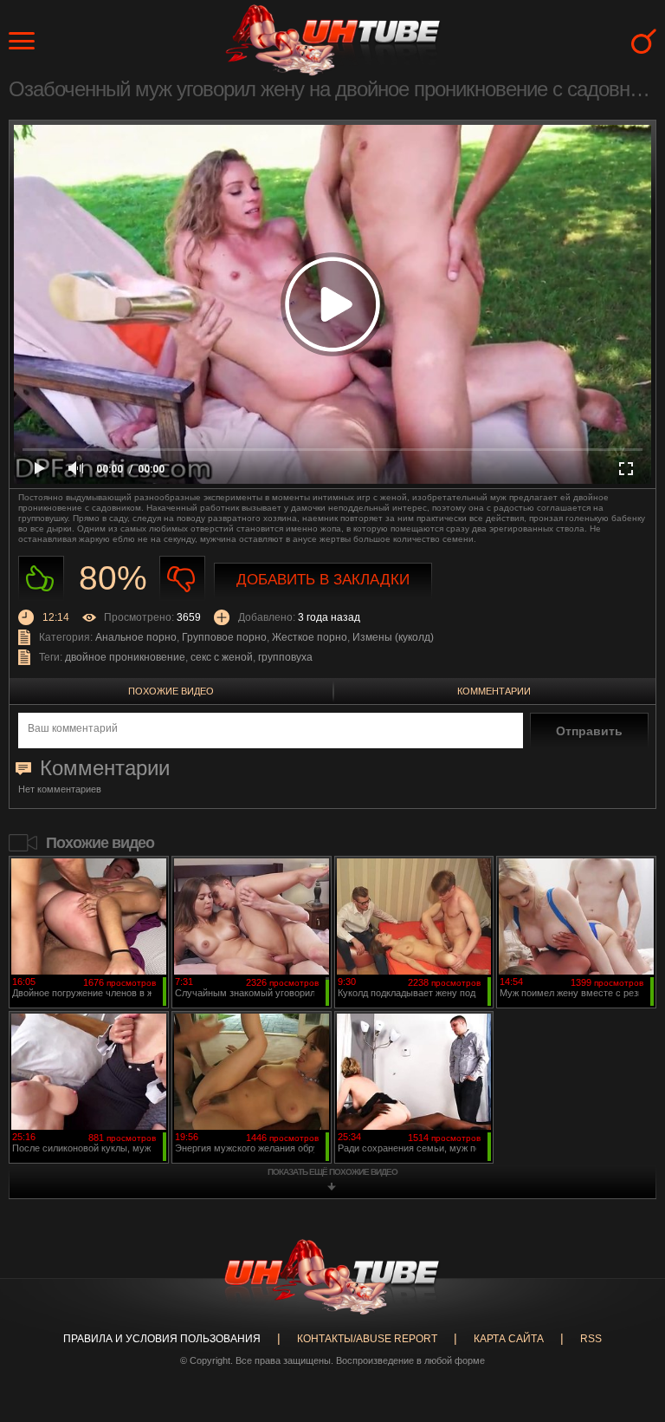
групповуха (285, 657)
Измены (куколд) (393, 637)
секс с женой (221, 657)
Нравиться (41, 579)
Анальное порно (136, 637)
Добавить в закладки (323, 579)
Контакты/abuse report (367, 1339)
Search (643, 41)
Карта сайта (509, 1339)
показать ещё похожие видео (332, 1172)
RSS (591, 1339)
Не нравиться (182, 579)
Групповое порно (224, 637)
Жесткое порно (309, 637)
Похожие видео (171, 691)
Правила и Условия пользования (162, 1339)
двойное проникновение (125, 657)
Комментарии (494, 691)
